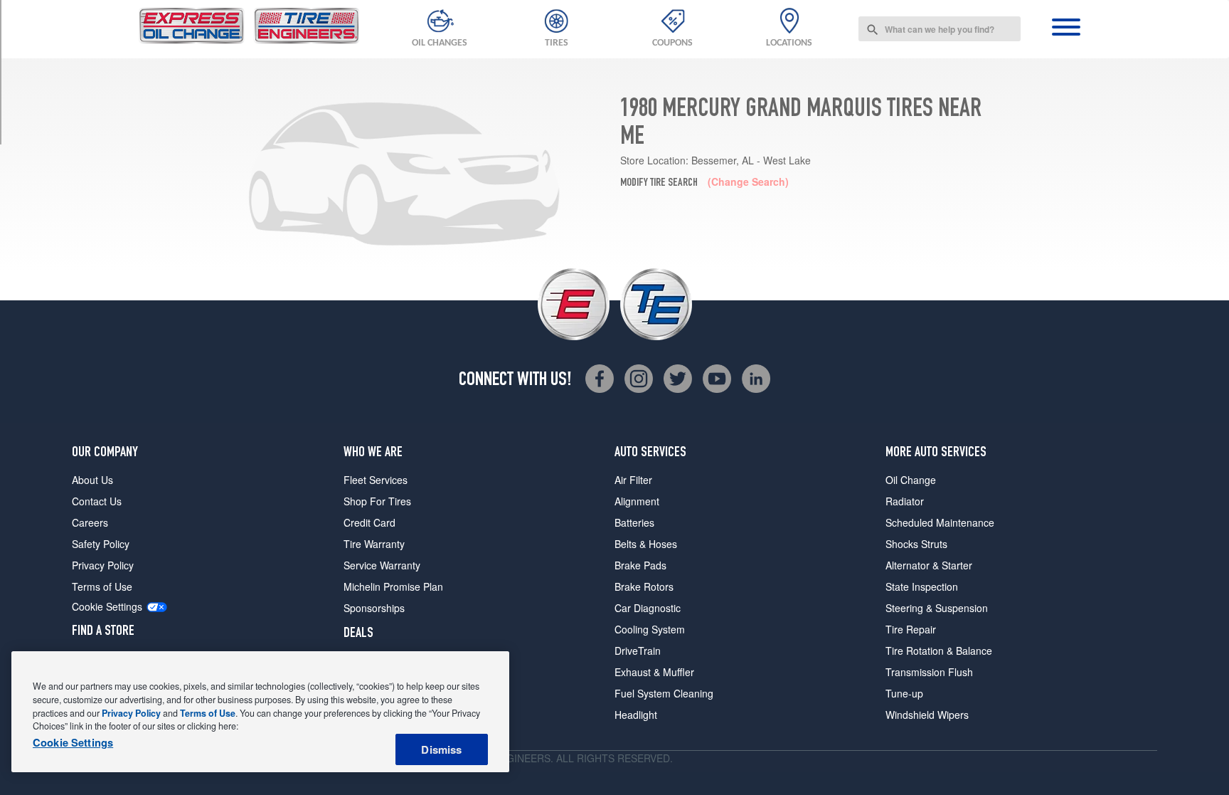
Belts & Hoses (645, 544)
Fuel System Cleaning (663, 693)
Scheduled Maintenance (939, 522)
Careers (90, 522)
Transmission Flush (929, 672)
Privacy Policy (103, 565)
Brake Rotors (644, 586)
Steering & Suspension (936, 608)
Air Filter (633, 480)
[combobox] (939, 28)
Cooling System (649, 629)
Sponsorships (374, 608)
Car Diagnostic (647, 608)
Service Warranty (382, 565)
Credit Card (369, 522)
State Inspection (921, 586)
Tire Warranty (374, 544)
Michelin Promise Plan (393, 586)
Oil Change (910, 480)
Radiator (904, 501)
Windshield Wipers (927, 714)
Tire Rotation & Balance (938, 650)
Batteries (634, 522)
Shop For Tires (377, 501)
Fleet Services (376, 480)
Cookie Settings (107, 607)
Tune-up (904, 693)
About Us (92, 480)
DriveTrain (637, 650)
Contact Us (97, 501)
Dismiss (441, 749)
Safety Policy (100, 544)
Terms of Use (102, 586)
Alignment (636, 501)
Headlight (635, 714)
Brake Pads (640, 565)
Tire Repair (910, 629)
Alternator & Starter (928, 565)
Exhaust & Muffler (654, 672)
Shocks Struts (916, 544)
